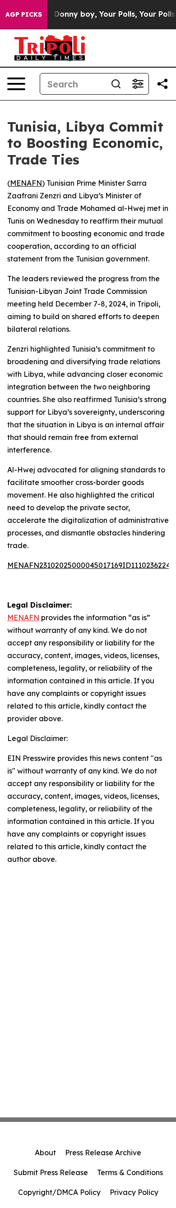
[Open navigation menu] (16, 84)
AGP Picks (23, 14)
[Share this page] (162, 84)
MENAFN (26, 183)
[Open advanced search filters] (137, 83)
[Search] (116, 83)
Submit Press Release (51, 1172)
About (45, 1152)
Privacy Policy (134, 1192)
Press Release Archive (103, 1152)
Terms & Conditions (130, 1172)
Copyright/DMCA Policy (59, 1192)
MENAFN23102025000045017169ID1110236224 (89, 565)
